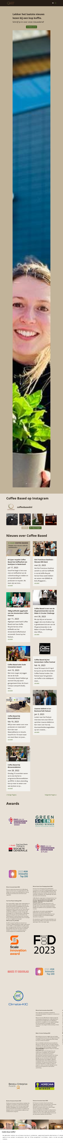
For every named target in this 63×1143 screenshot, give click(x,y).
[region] (31, 1136)
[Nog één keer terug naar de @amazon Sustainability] (25, 519)
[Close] (61, 1131)
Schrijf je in (31, 27)
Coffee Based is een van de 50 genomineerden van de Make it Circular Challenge (44, 610)
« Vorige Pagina (11, 795)
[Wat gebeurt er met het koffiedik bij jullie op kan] (38, 519)
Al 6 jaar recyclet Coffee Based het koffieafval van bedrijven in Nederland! (17, 562)
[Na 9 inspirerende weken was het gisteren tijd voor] (51, 519)
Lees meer (10, 585)
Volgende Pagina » (51, 795)
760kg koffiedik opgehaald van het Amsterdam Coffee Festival (18, 613)
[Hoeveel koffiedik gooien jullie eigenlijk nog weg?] (12, 519)
